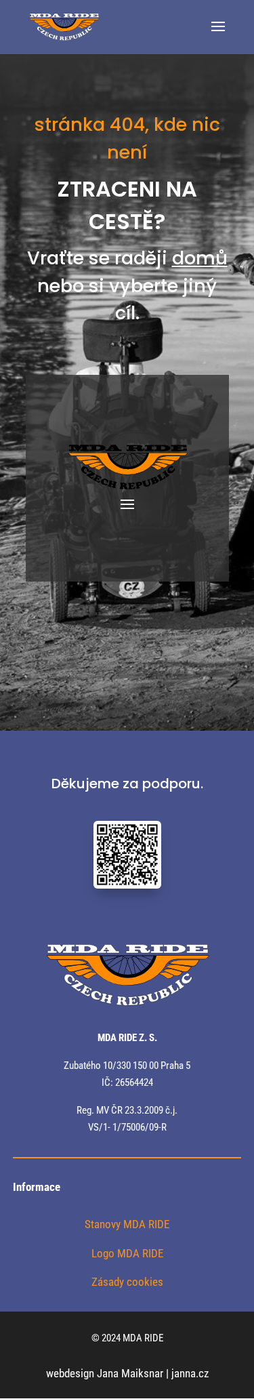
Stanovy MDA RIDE (127, 1224)
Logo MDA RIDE (127, 1253)
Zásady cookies (127, 1282)
